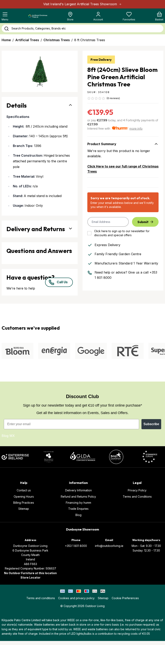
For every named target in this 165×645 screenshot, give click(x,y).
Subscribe (151, 424)
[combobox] (82, 28)
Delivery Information (78, 490)
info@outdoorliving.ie (109, 545)
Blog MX (8, 436)
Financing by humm (78, 502)
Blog (78, 515)
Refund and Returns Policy (78, 496)
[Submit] (6, 28)
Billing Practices (23, 502)
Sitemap (23, 508)
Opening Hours (24, 496)
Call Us (62, 282)
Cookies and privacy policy (76, 598)
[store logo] (37, 16)
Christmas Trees (56, 40)
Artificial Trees (27, 40)
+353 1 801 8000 (76, 545)
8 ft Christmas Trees (89, 40)
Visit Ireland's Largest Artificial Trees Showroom (80, 4)
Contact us (24, 490)
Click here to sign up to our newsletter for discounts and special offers (122, 233)
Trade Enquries (78, 508)
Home (6, 40)
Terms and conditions (40, 598)
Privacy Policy (137, 490)
